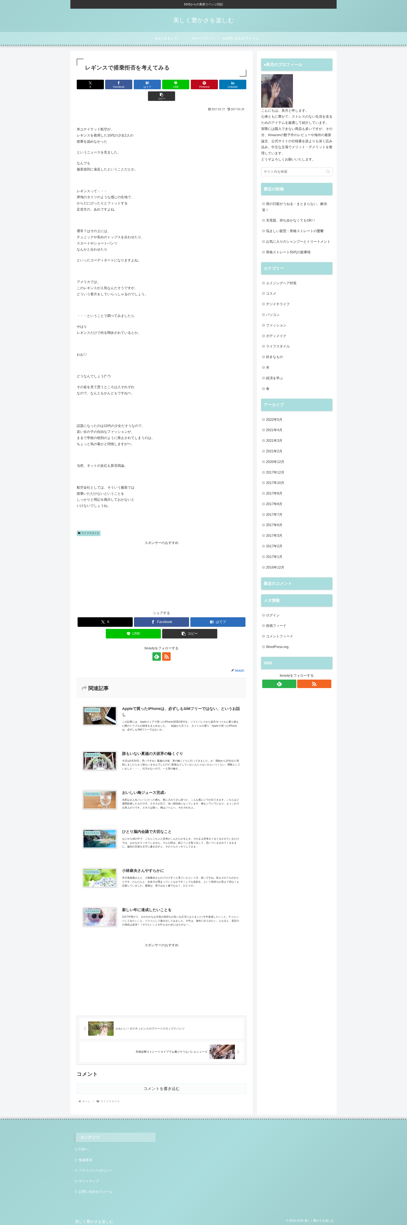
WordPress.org (277, 647)
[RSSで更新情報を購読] (166, 656)
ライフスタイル (90, 533)
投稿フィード (276, 625)
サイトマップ (89, 1181)
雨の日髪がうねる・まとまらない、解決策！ (294, 207)
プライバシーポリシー (96, 1170)
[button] (161, 96)
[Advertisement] (161, 575)
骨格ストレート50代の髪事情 (288, 252)
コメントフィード (279, 636)
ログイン (273, 615)
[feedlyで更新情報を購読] (156, 656)
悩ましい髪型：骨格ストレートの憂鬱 (295, 231)
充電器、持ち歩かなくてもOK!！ (291, 220)
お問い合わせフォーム (96, 1191)
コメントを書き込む (162, 1088)
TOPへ (84, 1149)
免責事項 (85, 1160)
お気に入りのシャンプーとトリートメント (298, 241)
